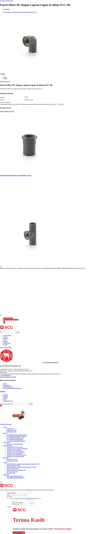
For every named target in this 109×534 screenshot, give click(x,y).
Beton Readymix (8, 386)
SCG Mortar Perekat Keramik (15, 439)
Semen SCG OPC (12, 430)
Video (5, 340)
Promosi (5, 396)
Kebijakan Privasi (8, 401)
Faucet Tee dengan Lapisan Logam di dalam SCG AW (15, 175)
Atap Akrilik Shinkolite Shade (15, 476)
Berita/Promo (7, 343)
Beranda (5, 395)
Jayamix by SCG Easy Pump (14, 447)
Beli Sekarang (8, 347)
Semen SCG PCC (12, 431)
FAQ (4, 399)
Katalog (2, 74)
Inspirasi (5, 338)
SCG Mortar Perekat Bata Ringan (12, 388)
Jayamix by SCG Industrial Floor (16, 451)
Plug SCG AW (11, 473)
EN (4, 323)
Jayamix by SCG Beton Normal (15, 456)
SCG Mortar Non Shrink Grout (15, 438)
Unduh (5, 78)
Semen (5, 383)
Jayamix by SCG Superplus (14, 450)
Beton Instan (6, 385)
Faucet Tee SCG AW (12, 468)
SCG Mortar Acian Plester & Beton (16, 436)
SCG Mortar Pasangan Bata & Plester (17, 435)
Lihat (4, 77)
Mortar (5, 433)
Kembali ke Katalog (19, 532)
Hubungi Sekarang (5, 81)
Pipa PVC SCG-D (12, 459)
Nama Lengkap (11, 493)
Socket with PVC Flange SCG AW (16, 470)
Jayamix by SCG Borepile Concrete (16, 454)
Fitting (5, 462)
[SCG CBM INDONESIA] (6, 329)
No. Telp (9, 496)
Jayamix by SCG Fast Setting (15, 453)
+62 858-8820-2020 (5, 375)
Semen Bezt (10, 428)
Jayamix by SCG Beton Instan (15, 444)
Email (8, 494)
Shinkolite (6, 474)
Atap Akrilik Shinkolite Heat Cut (16, 477)
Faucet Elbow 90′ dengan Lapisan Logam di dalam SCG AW (23, 464)
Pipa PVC (6, 458)
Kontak (5, 344)
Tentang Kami (7, 335)
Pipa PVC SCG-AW (12, 461)
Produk (5, 337)
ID (4, 321)
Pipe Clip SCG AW (12, 471)
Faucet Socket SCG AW (7, 111)
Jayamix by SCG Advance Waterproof (17, 448)
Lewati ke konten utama (6, 0)
